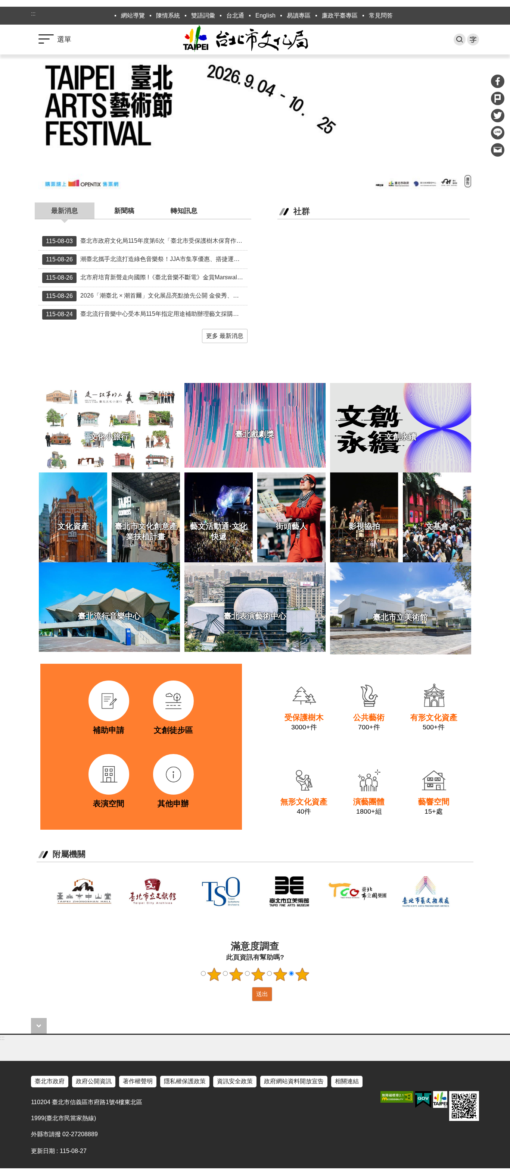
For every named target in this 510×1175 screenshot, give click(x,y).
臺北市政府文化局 (255, 39)
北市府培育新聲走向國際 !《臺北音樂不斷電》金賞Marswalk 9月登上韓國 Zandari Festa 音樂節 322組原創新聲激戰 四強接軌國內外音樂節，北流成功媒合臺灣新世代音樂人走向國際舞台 (147, 277)
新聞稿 (124, 210)
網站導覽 (133, 15)
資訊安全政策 (235, 1081)
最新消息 (64, 210)
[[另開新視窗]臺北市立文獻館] (152, 892)
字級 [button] (473, 39)
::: (33, 13)
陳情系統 (168, 15)
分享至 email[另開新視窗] (497, 150)
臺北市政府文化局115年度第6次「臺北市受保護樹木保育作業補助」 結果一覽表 (147, 241)
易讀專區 (299, 15)
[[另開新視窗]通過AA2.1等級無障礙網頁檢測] (396, 1097)
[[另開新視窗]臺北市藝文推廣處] (425, 892)
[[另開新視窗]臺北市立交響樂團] (220, 892)
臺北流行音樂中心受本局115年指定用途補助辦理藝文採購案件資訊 (147, 314)
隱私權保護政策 (185, 1081)
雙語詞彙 (203, 15)
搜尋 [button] (460, 39)
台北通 (235, 15)
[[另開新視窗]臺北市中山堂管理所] (84, 892)
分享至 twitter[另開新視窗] (497, 115)
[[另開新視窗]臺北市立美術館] (289, 892)
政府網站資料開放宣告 (294, 1081)
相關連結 (347, 1081)
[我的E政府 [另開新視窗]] (423, 1099)
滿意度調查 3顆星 (258, 974)
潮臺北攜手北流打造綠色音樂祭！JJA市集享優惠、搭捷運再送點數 (147, 259)
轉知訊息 (184, 210)
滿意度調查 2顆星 (236, 974)
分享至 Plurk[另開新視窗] (497, 98)
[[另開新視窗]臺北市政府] (440, 1099)
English (265, 15)
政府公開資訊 (94, 1081)
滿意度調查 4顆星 (280, 974)
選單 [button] (64, 39)
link (81, 678)
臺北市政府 (50, 1081)
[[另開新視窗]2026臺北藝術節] (255, 124)
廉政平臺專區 (340, 15)
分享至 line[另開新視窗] (497, 132)
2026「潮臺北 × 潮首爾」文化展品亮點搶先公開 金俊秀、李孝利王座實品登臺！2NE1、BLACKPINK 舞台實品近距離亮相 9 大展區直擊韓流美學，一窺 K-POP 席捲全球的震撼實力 (147, 295)
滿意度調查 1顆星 (214, 974)
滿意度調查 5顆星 (302, 974)
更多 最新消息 (224, 336)
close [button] (39, 1026)
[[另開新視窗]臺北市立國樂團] (357, 892)
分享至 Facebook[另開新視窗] (497, 81)
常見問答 (381, 15)
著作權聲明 (138, 1081)
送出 (245, 994)
